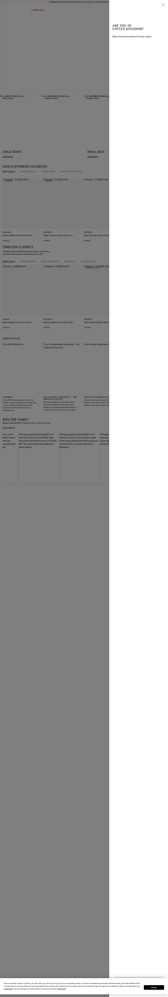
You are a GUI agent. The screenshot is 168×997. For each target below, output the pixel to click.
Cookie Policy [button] (8, 989)
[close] (163, 4)
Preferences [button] (61, 989)
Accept (154, 987)
